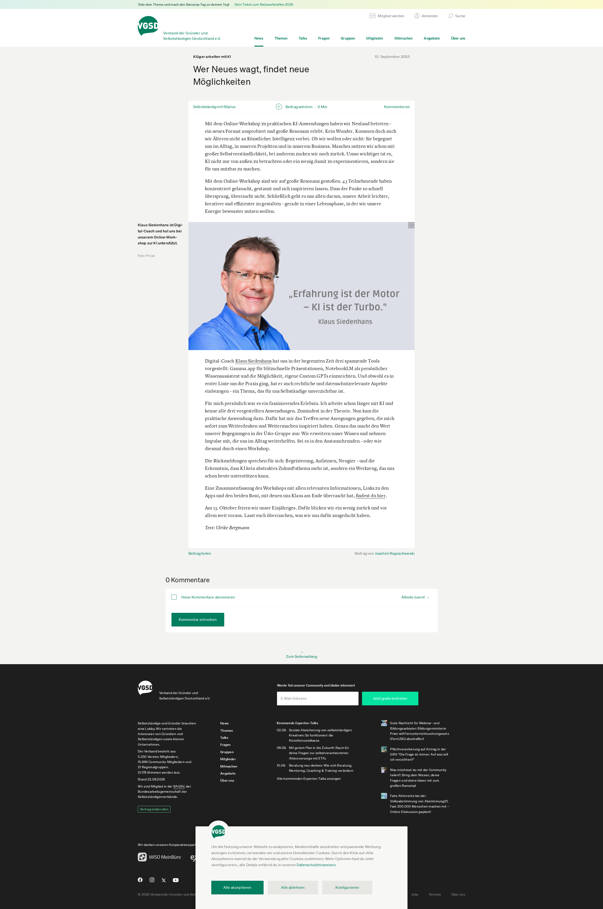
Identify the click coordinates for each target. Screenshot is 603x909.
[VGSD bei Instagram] (152, 881)
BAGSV (178, 786)
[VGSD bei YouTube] (176, 882)
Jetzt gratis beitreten (390, 698)
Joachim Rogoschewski (395, 553)
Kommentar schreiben (198, 619)
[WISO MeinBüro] (159, 858)
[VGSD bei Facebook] (139, 881)
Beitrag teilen (199, 553)
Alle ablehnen (293, 887)
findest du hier (371, 495)
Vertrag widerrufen (154, 809)
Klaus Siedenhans (253, 361)
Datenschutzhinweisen (316, 864)
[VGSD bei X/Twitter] (164, 882)
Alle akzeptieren (237, 887)
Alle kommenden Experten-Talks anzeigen (309, 778)
